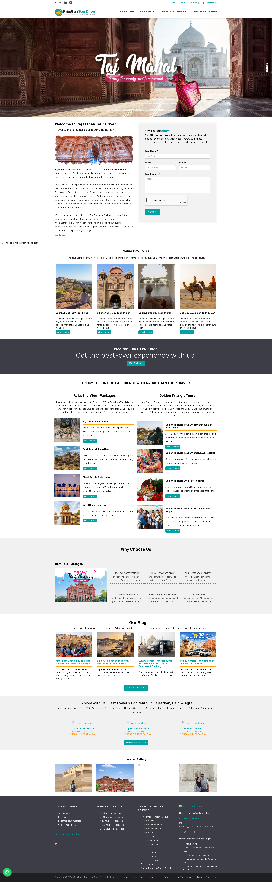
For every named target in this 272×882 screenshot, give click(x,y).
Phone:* (183, 162)
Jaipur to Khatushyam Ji (152, 829)
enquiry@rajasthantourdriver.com (196, 826)
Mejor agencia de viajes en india (200, 855)
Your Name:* (151, 151)
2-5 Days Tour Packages (111, 813)
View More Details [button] (136, 742)
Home (174, 3)
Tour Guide (192, 3)
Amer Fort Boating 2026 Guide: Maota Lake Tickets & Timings (73, 662)
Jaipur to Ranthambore (151, 825)
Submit (152, 212)
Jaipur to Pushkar (149, 836)
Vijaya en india (192, 844)
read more (60, 235)
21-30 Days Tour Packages (112, 829)
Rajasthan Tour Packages (69, 821)
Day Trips (62, 817)
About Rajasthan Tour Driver (146, 877)
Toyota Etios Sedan (82, 728)
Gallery (167, 877)
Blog (202, 3)
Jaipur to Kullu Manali (150, 860)
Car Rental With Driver (173, 11)
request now (136, 363)
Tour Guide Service (184, 877)
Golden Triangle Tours (68, 825)
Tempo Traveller (193, 728)
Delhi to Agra (147, 864)
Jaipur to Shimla (148, 856)
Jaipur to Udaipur (149, 848)
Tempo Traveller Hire (204, 11)
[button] (59, 582)
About (182, 3)
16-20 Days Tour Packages (112, 825)
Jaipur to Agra (147, 821)
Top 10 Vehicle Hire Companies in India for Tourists (197, 662)
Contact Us (211, 3)
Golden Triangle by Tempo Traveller (157, 868)
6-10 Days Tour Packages (111, 817)
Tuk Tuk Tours (64, 813)
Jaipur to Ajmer (148, 833)
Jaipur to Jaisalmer (150, 844)
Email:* (148, 162)
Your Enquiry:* (152, 174)
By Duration (147, 11)
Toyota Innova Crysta (137, 728)
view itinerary (63, 332)
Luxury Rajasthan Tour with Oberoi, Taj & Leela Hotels (113, 662)
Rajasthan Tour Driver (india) (68, 834)
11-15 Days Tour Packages (111, 821)
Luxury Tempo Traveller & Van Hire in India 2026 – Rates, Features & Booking (155, 663)
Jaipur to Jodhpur (149, 852)
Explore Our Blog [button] (136, 688)
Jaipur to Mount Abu (150, 840)
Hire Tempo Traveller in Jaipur (154, 817)
